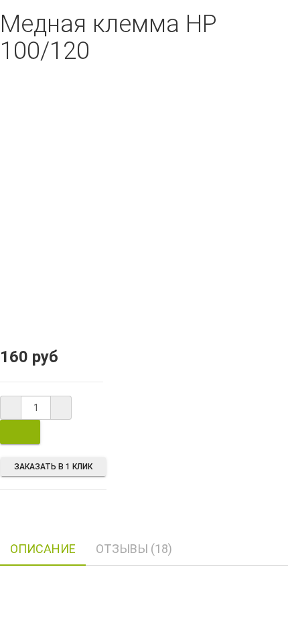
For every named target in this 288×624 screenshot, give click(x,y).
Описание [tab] (43, 549)
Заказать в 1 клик (53, 466)
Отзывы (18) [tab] (134, 549)
